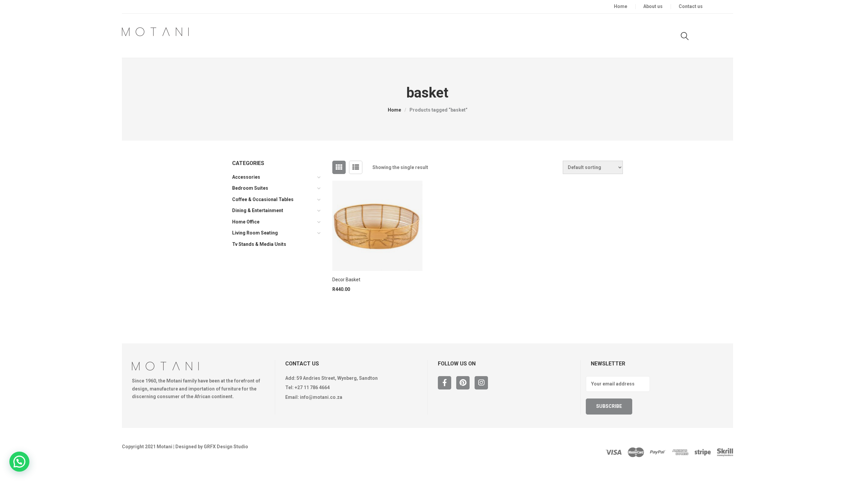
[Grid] (339, 167)
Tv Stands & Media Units (259, 244)
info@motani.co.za (321, 397)
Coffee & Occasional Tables (263, 199)
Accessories (246, 177)
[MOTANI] (155, 31)
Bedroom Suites (250, 188)
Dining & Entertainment (257, 210)
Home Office (246, 221)
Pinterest (463, 382)
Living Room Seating (255, 232)
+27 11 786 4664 (312, 387)
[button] (19, 462)
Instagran (481, 382)
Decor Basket (346, 279)
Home (394, 110)
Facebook (444, 382)
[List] (355, 167)
